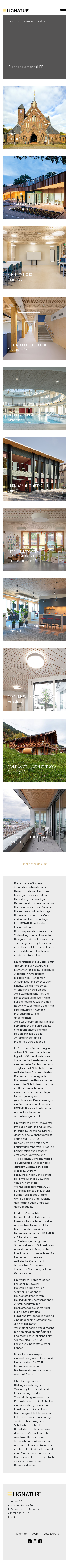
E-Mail (11, 1517)
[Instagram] (35, 1541)
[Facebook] (40, 1541)
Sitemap (21, 1533)
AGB (35, 1533)
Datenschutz (51, 1533)
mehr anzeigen (32, 863)
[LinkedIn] (30, 1541)
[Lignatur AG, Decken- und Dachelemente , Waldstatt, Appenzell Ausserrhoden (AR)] (16, 12)
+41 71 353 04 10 (18, 1513)
